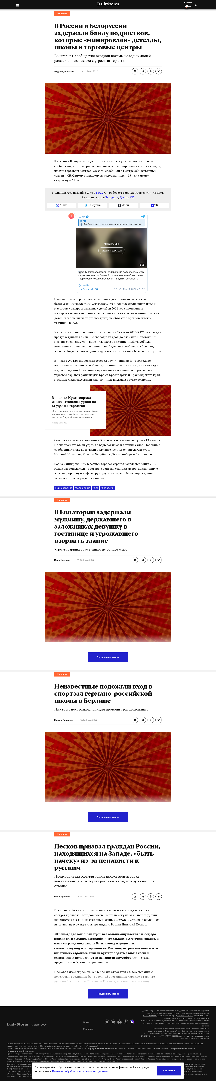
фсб (95, 487)
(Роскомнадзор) (150, 1016)
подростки (107, 487)
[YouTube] (113, 1022)
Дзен (123, 197)
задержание (82, 487)
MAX (99, 193)
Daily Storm (108, 4)
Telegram (111, 197)
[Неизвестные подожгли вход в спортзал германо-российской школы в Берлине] (135, 720)
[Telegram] (107, 1022)
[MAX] (132, 1022)
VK (132, 197)
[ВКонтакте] (119, 1022)
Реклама (88, 1029)
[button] (17, 6)
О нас (86, 1022)
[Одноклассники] (126, 1022)
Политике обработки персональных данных (80, 1071)
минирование (63, 487)
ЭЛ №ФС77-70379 (185, 1016)
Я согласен (169, 1070)
